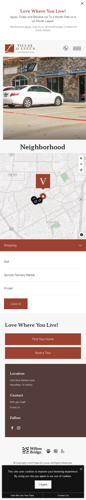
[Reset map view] (81, 170)
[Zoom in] (81, 158)
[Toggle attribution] (81, 234)
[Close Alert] (82, 4)
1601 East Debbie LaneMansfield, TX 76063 (22, 382)
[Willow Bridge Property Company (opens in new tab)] (32, 450)
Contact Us (63, 495)
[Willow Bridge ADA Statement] (63, 450)
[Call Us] (65, 49)
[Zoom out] (81, 164)
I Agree (43, 484)
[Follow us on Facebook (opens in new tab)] (12, 427)
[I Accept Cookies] (81, 469)
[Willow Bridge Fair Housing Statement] (56, 450)
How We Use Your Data (22, 495)
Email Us (15, 407)
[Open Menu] (77, 48)
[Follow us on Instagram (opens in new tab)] (18, 427)
